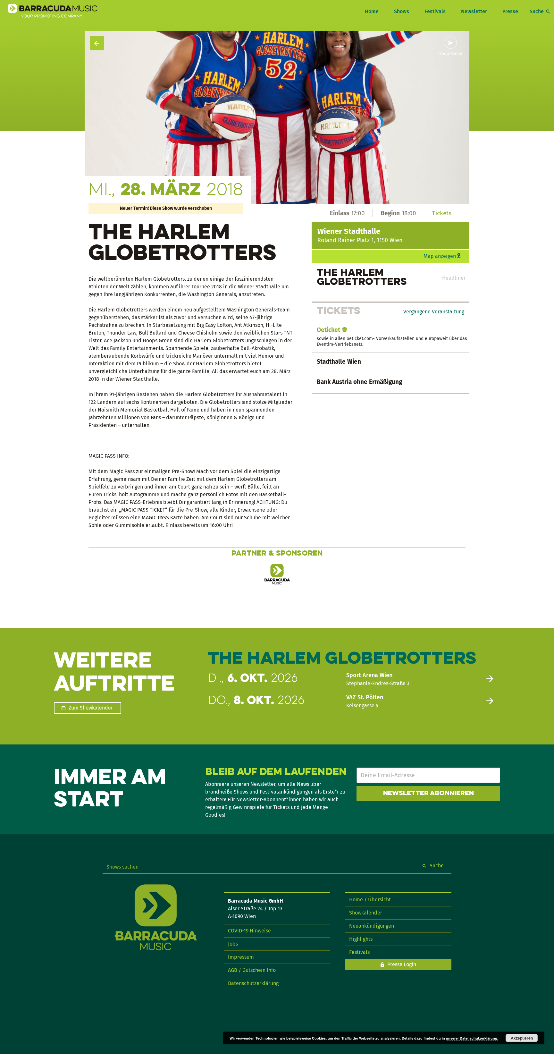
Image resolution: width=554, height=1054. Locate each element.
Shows (401, 11)
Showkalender (365, 913)
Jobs (233, 944)
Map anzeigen (440, 256)
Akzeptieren (522, 1038)
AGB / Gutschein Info (252, 970)
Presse (510, 11)
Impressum (241, 957)
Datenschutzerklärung (253, 983)
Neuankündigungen (371, 926)
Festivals (435, 11)
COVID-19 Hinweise (249, 931)
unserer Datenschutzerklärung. (472, 1038)
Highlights (361, 939)
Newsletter (474, 11)
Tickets (441, 213)
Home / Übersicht (370, 900)
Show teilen (450, 53)
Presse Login (401, 964)
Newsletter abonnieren (428, 793)
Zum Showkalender (91, 708)
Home (372, 11)
